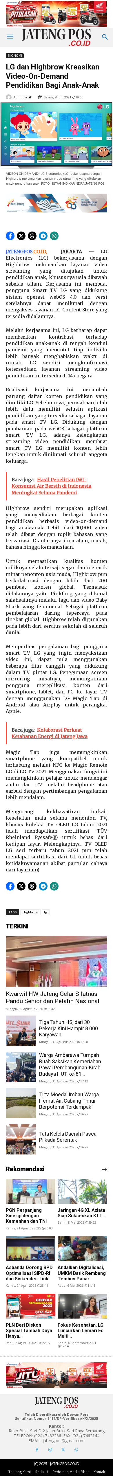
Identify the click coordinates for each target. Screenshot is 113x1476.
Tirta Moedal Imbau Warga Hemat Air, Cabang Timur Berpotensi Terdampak (69, 1100)
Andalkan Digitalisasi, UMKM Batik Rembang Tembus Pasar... (82, 1273)
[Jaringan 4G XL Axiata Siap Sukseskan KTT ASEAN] (82, 1191)
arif (28, 97)
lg (45, 912)
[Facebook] (37, 1450)
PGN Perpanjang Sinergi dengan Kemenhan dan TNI (26, 1215)
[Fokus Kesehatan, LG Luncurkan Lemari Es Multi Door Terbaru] (82, 1306)
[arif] (9, 97)
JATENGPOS (19, 251)
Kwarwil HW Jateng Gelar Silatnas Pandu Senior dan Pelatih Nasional (52, 997)
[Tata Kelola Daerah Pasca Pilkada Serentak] (21, 1139)
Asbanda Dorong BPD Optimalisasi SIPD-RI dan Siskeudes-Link (29, 1273)
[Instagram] (50, 1450)
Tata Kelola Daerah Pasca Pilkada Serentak (67, 1137)
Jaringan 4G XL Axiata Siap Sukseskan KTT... (81, 1212)
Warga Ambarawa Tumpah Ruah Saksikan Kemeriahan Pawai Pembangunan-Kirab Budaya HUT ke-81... (70, 1064)
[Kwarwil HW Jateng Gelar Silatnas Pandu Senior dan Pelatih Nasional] (56, 961)
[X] (63, 1450)
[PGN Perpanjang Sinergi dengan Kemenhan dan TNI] (30, 1191)
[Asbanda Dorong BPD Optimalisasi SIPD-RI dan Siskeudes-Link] (30, 1248)
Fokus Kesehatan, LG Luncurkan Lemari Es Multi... (80, 1330)
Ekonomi (15, 56)
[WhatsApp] (76, 1450)
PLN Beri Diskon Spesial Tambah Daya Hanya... (29, 1330)
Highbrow (30, 912)
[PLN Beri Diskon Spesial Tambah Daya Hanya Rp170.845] (30, 1306)
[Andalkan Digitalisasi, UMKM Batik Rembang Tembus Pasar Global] (82, 1248)
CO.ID (39, 251)
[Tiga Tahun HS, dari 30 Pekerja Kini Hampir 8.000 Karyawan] (21, 1031)
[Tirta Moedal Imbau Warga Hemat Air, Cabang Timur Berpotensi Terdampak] (21, 1103)
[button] (10, 236)
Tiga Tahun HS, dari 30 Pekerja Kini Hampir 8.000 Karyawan (68, 1028)
